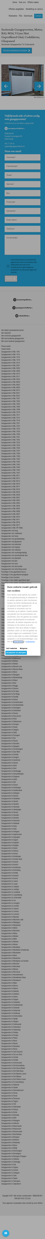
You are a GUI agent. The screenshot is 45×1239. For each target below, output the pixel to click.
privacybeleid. (18, 642)
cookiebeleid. (30, 642)
